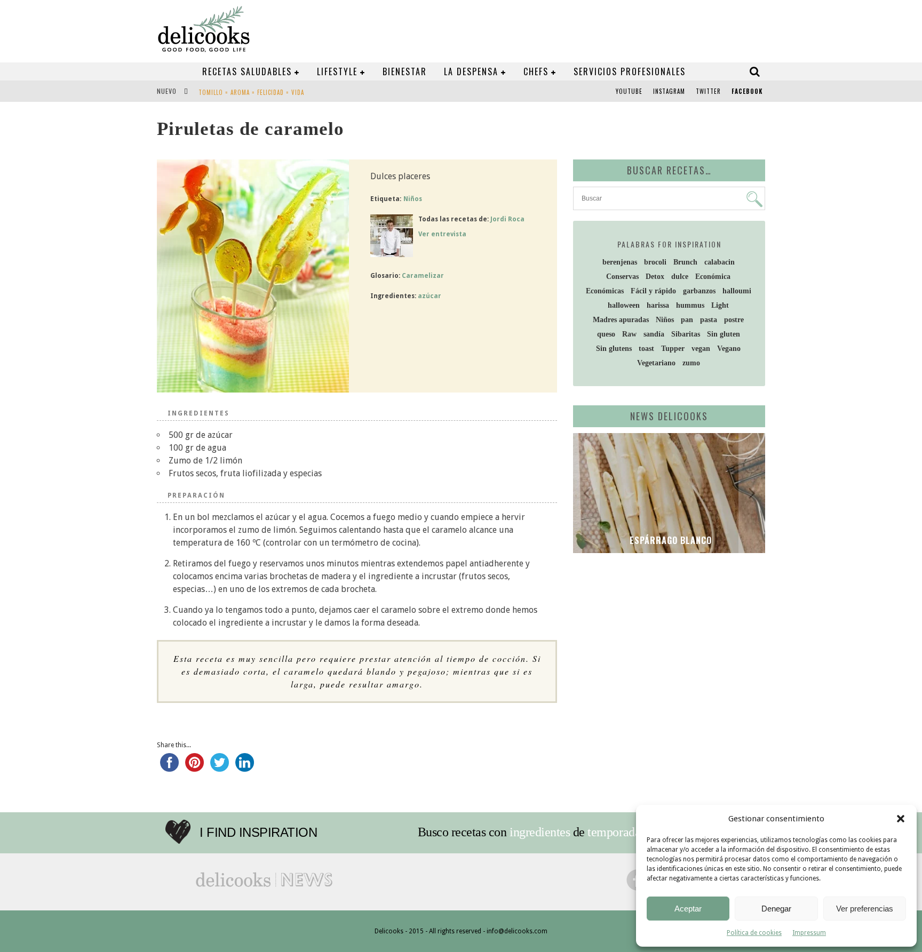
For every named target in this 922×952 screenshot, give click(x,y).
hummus (690, 305)
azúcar (429, 296)
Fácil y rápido (653, 291)
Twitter (708, 91)
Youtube (629, 91)
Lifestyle (337, 71)
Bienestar (405, 71)
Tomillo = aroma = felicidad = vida (251, 92)
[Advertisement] (666, 644)
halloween (624, 305)
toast (646, 349)
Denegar (776, 908)
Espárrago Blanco (669, 540)
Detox (655, 277)
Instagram (669, 91)
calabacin (719, 262)
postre (734, 320)
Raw (629, 334)
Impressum (809, 933)
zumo (691, 363)
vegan (700, 349)
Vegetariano (656, 363)
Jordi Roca (507, 219)
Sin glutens (614, 349)
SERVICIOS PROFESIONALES (630, 71)
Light (720, 305)
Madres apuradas (621, 320)
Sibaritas (685, 334)
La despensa (471, 71)
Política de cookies (754, 933)
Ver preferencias (864, 908)
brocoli (655, 262)
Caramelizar (423, 275)
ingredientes (540, 832)
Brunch (685, 262)
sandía (653, 334)
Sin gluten (723, 334)
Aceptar (688, 908)
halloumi (736, 291)
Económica (712, 277)
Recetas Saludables (247, 71)
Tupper (673, 349)
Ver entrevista (442, 234)
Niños (412, 199)
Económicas (605, 291)
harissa (658, 305)
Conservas (622, 277)
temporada (613, 832)
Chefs (536, 71)
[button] (900, 818)
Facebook (747, 91)
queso (606, 334)
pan (687, 320)
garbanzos (699, 291)
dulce (679, 277)
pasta (708, 320)
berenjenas (619, 262)
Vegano (729, 349)
